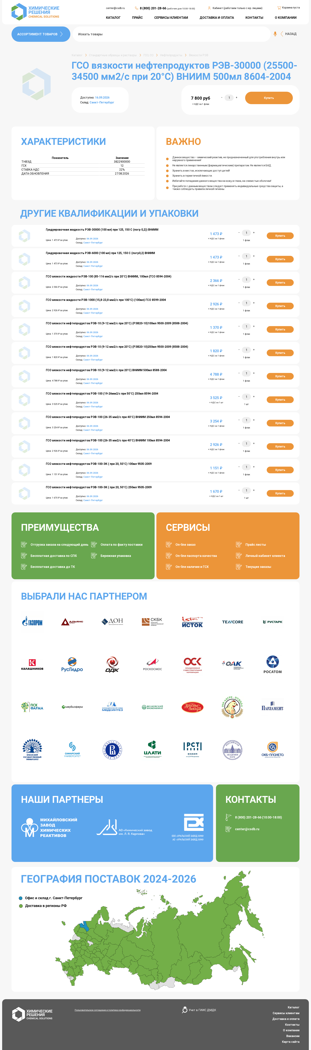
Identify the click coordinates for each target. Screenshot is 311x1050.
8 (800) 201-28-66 (153, 8)
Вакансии (292, 1036)
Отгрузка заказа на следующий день (59, 544)
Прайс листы (255, 544)
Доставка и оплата (285, 1019)
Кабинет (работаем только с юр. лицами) (237, 8)
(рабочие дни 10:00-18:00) (181, 8)
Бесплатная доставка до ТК (53, 567)
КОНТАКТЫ (254, 17)
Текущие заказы (258, 567)
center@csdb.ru (115, 8)
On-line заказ (185, 544)
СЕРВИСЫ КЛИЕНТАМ (171, 17)
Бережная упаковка (116, 556)
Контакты (292, 1024)
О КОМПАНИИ (286, 17)
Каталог (293, 1007)
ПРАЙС (137, 17)
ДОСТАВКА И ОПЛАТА (217, 17)
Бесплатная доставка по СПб (54, 556)
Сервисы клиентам (286, 1013)
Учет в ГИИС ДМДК (202, 1010)
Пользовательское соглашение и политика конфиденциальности (108, 1010)
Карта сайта (290, 1042)
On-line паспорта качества (196, 556)
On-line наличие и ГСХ (192, 567)
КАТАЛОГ (113, 17)
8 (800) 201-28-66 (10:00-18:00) (258, 817)
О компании (291, 1030)
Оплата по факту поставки (122, 544)
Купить (269, 98)
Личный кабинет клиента (265, 556)
